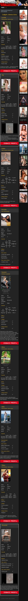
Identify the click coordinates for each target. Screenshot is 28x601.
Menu (4, 7)
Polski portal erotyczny (6, 10)
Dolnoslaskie (4, 11)
